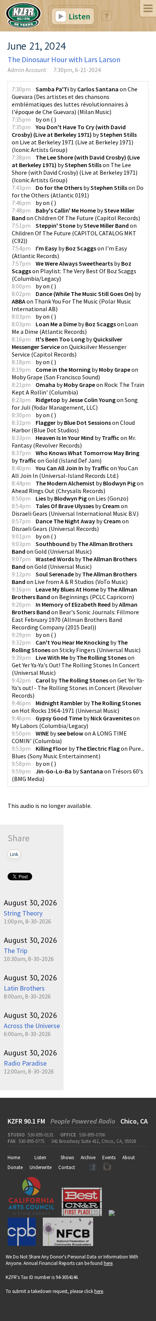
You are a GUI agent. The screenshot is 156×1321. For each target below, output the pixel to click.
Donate (15, 1167)
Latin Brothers (24, 988)
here (108, 1263)
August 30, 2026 (30, 903)
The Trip (15, 950)
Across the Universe (32, 1025)
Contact (66, 1167)
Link (14, 854)
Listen (78, 16)
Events (108, 1157)
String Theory (23, 913)
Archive (88, 1157)
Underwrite (40, 1167)
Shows (67, 1157)
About (128, 1157)
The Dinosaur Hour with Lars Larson (64, 59)
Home (14, 1157)
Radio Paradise (25, 1063)
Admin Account (27, 70)
